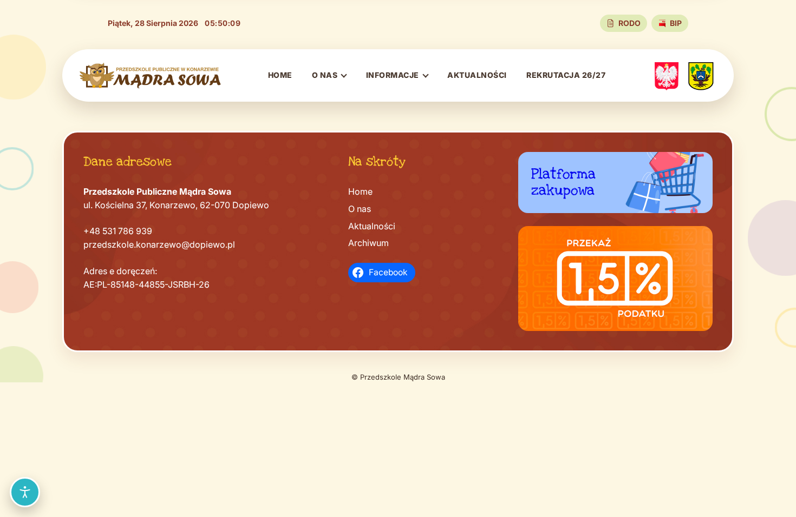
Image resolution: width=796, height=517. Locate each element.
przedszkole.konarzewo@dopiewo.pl (159, 244)
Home (280, 74)
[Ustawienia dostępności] (25, 492)
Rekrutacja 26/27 (565, 74)
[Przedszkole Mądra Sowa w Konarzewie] (151, 75)
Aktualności (477, 74)
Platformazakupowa (563, 182)
